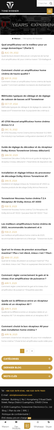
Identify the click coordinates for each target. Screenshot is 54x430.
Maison (17, 38)
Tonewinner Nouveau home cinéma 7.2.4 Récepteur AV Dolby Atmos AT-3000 (23, 200)
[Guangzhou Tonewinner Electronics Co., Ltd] (10, 7)
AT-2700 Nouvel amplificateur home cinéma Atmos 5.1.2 (25, 123)
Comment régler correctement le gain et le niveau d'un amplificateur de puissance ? (24, 277)
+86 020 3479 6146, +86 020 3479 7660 (25, 390)
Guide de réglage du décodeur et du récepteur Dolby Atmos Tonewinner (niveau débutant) (26, 149)
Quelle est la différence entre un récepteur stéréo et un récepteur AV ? (24, 302)
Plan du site (14, 410)
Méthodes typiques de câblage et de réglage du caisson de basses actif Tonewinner (25, 97)
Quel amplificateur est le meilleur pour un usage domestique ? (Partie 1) (24, 46)
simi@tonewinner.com (21, 395)
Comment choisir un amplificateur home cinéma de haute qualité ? (23, 72)
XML (25, 410)
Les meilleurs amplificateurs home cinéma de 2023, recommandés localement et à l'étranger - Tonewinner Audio (26, 226)
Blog (4, 410)
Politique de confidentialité (15, 414)
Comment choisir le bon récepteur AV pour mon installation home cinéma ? (24, 328)
